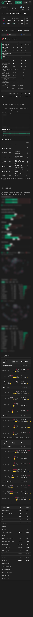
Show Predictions (9, 97)
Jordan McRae (5, 88)
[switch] (3, 97)
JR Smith (4, 50)
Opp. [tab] (17, 361)
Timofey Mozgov (6, 75)
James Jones (5, 81)
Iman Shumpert (6, 63)
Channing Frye (5, 72)
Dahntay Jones (5, 78)
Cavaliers (9, 20)
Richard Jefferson (6, 60)
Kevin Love (4, 56)
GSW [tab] (24, 35)
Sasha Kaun (5, 85)
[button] (16, 110)
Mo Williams (5, 66)
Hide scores (4, 8)
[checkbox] (0, 8)
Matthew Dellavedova (7, 69)
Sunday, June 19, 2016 (18, 14)
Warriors (9, 23)
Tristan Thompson (6, 53)
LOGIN (25, 2)
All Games (3, 7)
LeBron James (5, 44)
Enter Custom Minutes (25, 97)
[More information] (12, 113)
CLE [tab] (10, 35)
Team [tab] (13, 361)
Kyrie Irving (5, 47)
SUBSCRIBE (18, 2)
